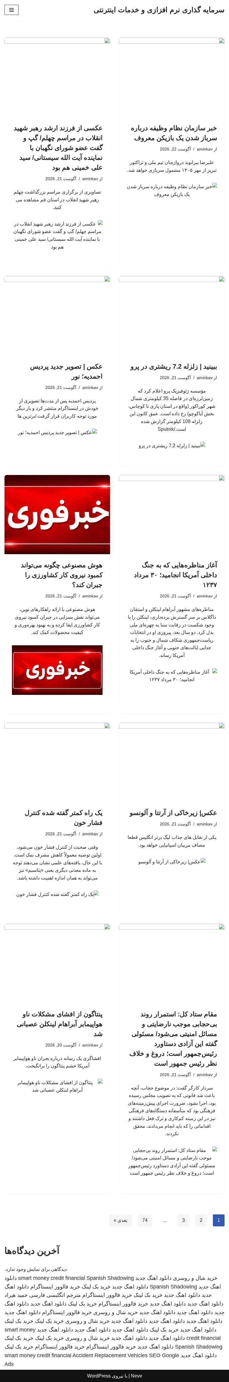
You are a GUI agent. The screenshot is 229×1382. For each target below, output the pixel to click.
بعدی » (120, 1220)
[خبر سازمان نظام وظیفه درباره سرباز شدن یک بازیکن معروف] (172, 77)
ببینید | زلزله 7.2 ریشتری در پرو (174, 366)
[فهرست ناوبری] (11, 10)
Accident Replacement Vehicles (110, 1355)
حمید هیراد (16, 1295)
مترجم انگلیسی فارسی (55, 1295)
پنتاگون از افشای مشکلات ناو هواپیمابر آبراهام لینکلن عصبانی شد (60, 1024)
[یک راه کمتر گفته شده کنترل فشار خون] (57, 762)
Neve (136, 1375)
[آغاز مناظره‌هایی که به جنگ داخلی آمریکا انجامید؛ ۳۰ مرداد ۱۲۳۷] (172, 514)
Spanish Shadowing (110, 1278)
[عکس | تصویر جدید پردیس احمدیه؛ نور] (57, 316)
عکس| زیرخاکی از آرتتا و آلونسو (173, 812)
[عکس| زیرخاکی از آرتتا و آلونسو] (172, 762)
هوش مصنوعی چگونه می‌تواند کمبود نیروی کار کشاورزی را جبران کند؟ (62, 575)
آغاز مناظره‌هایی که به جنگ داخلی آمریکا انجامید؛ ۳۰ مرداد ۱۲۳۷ (175, 575)
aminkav (205, 149)
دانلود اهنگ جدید (153, 1278)
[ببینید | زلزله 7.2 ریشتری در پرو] (172, 316)
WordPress (99, 1375)
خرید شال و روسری (195, 1278)
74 (145, 1220)
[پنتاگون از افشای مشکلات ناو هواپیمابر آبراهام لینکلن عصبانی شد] (57, 963)
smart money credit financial (51, 1278)
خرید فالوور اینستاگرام (55, 1287)
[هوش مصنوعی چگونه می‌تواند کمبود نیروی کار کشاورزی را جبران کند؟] (57, 514)
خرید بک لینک (96, 1287)
